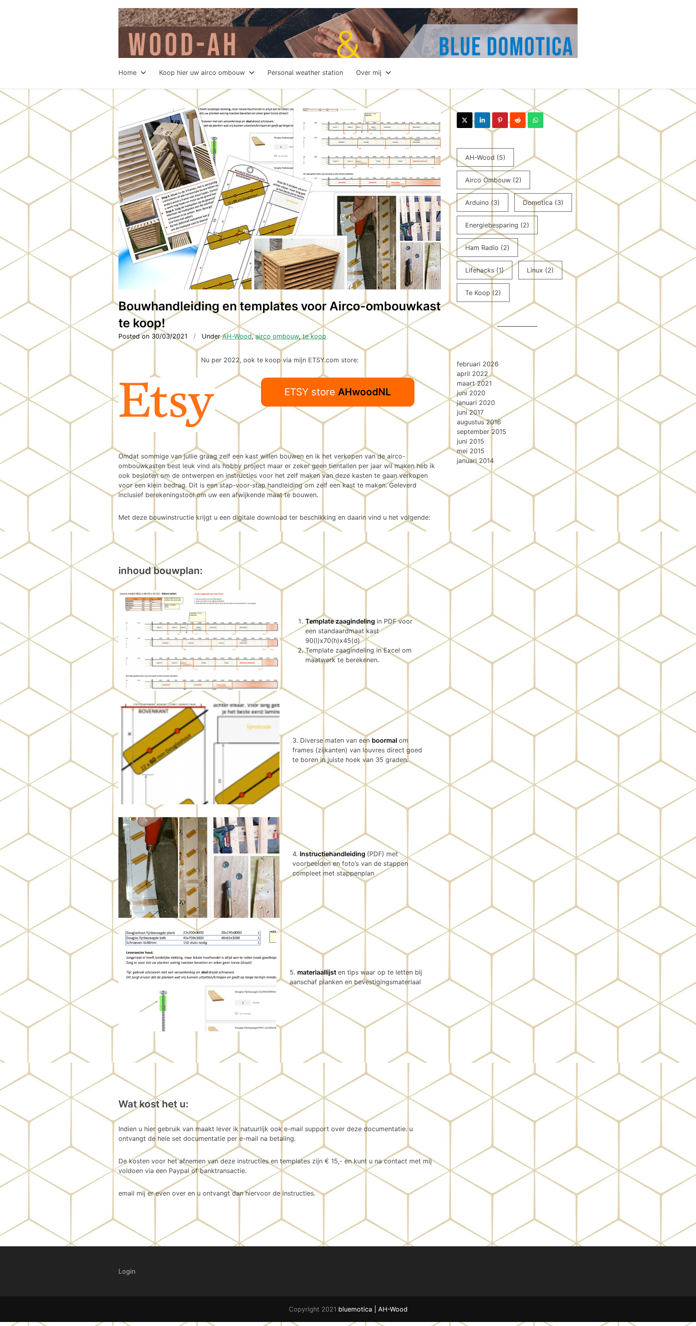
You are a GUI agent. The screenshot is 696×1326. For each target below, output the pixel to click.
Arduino (482, 202)
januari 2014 (475, 460)
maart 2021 (474, 383)
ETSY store (337, 392)
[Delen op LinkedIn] (482, 120)
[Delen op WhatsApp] (535, 120)
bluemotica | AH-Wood (373, 1309)
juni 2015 (470, 441)
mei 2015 (471, 451)
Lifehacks (484, 270)
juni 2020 (471, 393)
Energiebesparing (497, 225)
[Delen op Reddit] (518, 120)
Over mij (369, 72)
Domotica (543, 202)
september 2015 (481, 432)
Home (128, 72)
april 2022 (472, 374)
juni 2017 (470, 412)
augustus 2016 (479, 422)
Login (126, 1271)
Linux (540, 270)
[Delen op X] (464, 120)
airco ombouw (277, 336)
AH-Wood (237, 336)
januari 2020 (476, 403)
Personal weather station (305, 72)
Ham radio (487, 248)
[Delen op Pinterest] (500, 120)
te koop (314, 336)
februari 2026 (478, 364)
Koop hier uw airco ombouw (203, 72)
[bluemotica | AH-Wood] (348, 53)
